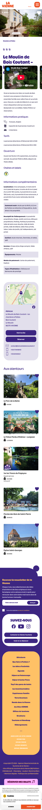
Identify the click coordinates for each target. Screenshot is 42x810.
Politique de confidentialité (28, 773)
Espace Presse (21, 742)
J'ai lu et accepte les (17, 610)
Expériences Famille (21, 693)
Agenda (21, 671)
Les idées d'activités (21, 666)
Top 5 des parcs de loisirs (21, 684)
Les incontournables (21, 689)
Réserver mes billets (19, 781)
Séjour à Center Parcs (21, 680)
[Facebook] (33, 307)
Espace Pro (21, 739)
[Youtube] (21, 626)
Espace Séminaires (21, 748)
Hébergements (21, 725)
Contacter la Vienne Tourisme (21, 635)
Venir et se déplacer (21, 641)
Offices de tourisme (21, 711)
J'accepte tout (31, 807)
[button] (21, 292)
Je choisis (11, 807)
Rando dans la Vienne (21, 702)
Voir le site (21, 333)
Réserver (21, 339)
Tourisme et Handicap (21, 720)
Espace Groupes (21, 745)
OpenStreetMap (29, 304)
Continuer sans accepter (33, 795)
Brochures (21, 716)
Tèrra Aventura (21, 698)
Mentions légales (10, 773)
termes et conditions (23, 610)
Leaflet (23, 304)
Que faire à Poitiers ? (21, 662)
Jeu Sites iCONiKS (21, 707)
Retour (6, 12)
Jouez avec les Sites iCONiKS (21, 736)
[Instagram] (28, 626)
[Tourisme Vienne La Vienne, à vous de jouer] (8, 5)
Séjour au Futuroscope (21, 675)
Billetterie (21, 657)
